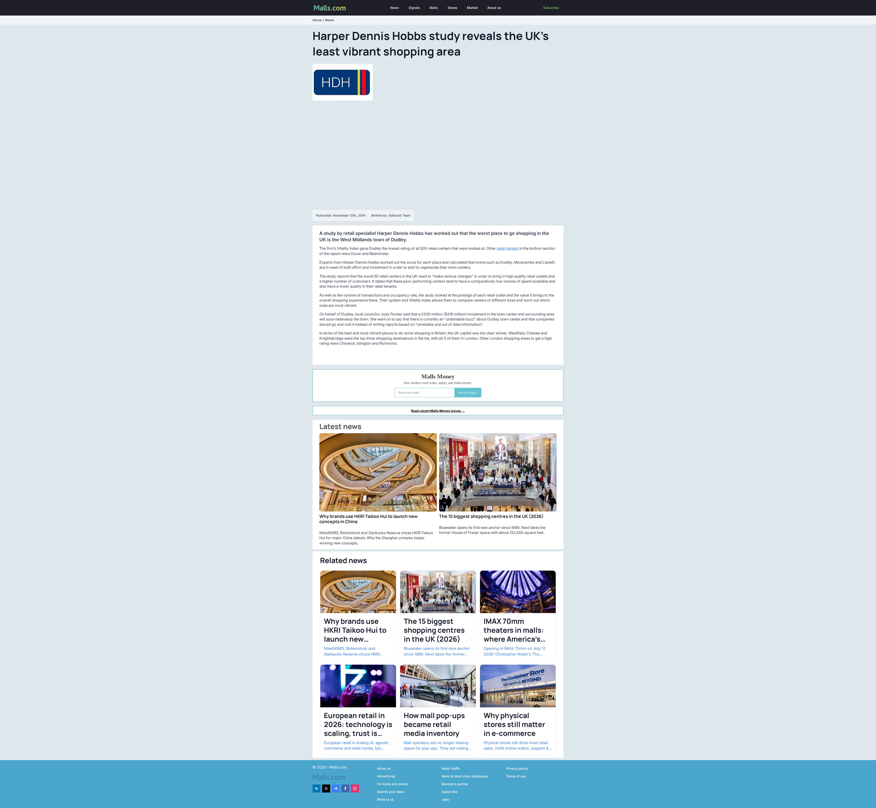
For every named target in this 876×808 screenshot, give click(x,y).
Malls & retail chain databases (465, 776)
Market (472, 8)
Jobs (445, 799)
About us (494, 8)
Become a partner (455, 784)
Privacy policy (517, 768)
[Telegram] (336, 788)
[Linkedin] (317, 788)
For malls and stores (392, 784)
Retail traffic (451, 768)
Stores (452, 8)
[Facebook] (345, 788)
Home (317, 20)
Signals (414, 8)
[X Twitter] (326, 788)
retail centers (508, 248)
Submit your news (390, 792)
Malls (434, 8)
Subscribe (551, 8)
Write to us (385, 799)
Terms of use (516, 776)
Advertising (386, 776)
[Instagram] (355, 788)
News (394, 8)
